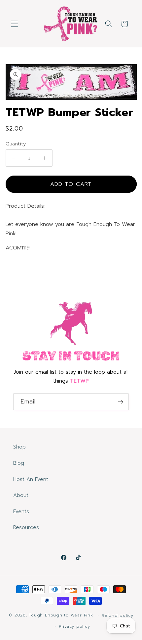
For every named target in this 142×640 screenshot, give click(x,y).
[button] (14, 24)
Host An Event (30, 479)
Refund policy (117, 615)
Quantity (16, 143)
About (20, 495)
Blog (18, 463)
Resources (26, 527)
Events (21, 511)
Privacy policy (74, 626)
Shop (19, 447)
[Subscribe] (120, 401)
